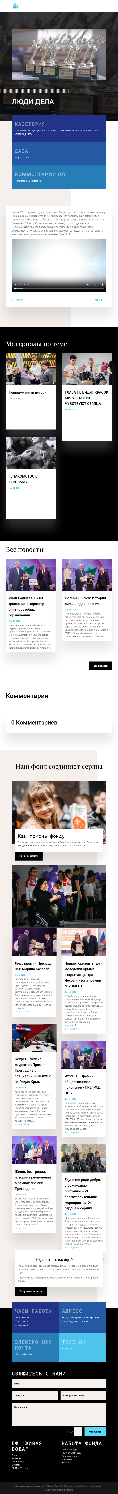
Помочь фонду (29, 856)
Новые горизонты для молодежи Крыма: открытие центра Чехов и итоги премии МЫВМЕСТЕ (83, 974)
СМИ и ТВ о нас (20, 1468)
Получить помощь (31, 1291)
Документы (18, 1461)
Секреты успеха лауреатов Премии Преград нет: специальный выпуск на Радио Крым (33, 1070)
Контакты (67, 1459)
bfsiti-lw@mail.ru (24, 1354)
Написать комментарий (40, 177)
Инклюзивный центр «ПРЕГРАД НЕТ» (35, 130)
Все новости (100, 665)
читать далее (22, 1011)
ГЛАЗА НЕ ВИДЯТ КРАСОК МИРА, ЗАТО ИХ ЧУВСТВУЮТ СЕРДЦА (86, 398)
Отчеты (16, 1464)
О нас (15, 1455)
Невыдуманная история (29, 392)
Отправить (95, 1431)
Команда (16, 1458)
